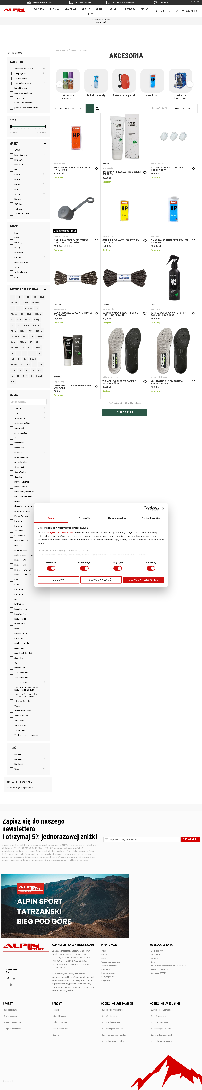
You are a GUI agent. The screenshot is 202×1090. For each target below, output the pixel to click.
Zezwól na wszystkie (143, 580)
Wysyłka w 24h (83, 3)
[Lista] (98, 108)
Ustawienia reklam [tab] (117, 518)
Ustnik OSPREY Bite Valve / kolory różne (173, 137)
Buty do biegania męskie (161, 1029)
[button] (96, 168)
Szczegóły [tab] (84, 518)
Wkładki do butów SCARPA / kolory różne (125, 351)
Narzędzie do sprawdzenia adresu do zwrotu (169, 966)
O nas (103, 951)
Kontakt (104, 955)
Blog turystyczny (108, 973)
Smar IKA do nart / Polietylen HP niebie (173, 210)
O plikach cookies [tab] (151, 518)
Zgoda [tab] (51, 518)
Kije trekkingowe (59, 1016)
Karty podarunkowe (123, 3)
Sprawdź (101, 22)
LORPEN (74, 958)
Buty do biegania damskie (112, 1029)
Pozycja (66, 108)
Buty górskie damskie (110, 1016)
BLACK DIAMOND (60, 964)
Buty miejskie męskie (159, 1022)
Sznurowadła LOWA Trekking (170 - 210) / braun (125, 278)
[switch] (84, 568)
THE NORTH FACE (60, 968)
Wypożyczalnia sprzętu (110, 962)
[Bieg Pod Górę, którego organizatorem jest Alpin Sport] (64, 906)
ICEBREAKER (58, 961)
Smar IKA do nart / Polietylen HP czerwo (76, 137)
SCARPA (82, 961)
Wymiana (154, 958)
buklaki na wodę (158, 164)
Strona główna (62, 50)
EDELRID (56, 958)
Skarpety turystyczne (12, 1022)
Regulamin (105, 981)
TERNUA (65, 958)
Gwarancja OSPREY (158, 973)
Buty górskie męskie (159, 1016)
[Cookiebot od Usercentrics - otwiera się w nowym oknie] (146, 508)
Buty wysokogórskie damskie (114, 1035)
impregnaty (108, 168)
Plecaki (56, 1010)
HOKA (77, 954)
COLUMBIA (84, 964)
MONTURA (73, 964)
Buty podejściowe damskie (113, 1041)
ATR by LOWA (58, 954)
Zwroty (164, 3)
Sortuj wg (58, 108)
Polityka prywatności (109, 977)
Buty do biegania (10, 1010)
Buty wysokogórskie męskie (162, 1035)
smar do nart (59, 164)
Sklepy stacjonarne (109, 966)
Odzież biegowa (10, 1016)
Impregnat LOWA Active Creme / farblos (125, 137)
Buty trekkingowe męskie (161, 1010)
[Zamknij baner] (163, 508)
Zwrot (153, 962)
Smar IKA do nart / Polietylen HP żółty (125, 210)
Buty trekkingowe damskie (112, 1010)
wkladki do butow (110, 377)
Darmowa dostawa (42, 3)
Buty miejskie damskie (111, 1022)
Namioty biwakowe (60, 1029)
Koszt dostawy (157, 951)
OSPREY (69, 954)
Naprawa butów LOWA (159, 969)
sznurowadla (60, 309)
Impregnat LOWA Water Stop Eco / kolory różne (173, 278)
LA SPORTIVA (71, 961)
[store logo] (17, 11)
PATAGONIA (85, 958)
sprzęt (73, 50)
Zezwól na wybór (101, 580)
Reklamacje (155, 955)
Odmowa (58, 580)
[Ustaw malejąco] (81, 108)
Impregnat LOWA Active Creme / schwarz (76, 351)
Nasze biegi (106, 969)
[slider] (10, 126)
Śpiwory (56, 1035)
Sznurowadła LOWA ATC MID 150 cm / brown (76, 278)
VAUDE (85, 954)
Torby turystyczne (60, 1022)
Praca (103, 958)
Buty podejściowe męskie (161, 1041)
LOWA (87, 951)
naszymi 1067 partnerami (59, 532)
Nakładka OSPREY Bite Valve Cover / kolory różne (76, 210)
